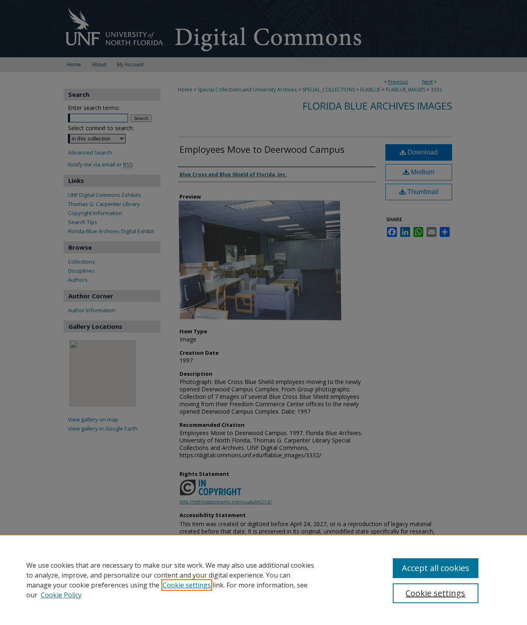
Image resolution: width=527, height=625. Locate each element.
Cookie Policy (61, 594)
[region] (263, 579)
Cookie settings (187, 585)
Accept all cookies (435, 568)
